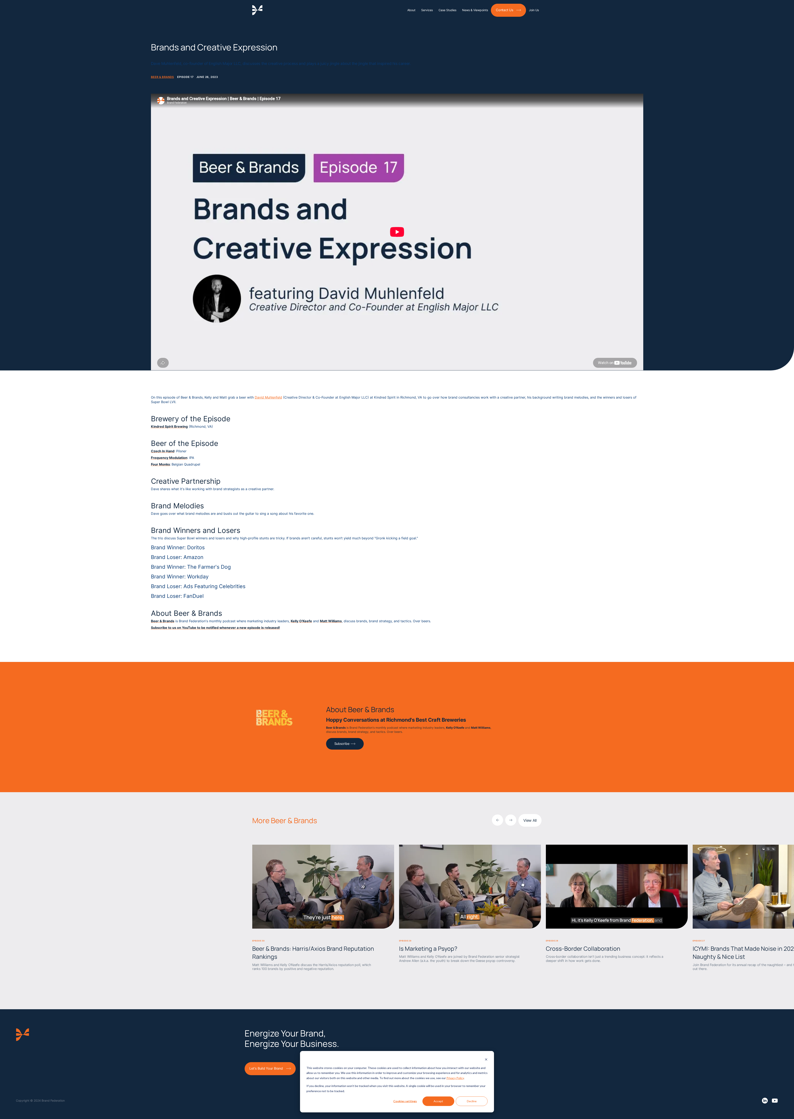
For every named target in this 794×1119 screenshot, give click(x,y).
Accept (438, 1101)
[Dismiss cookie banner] (486, 1060)
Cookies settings (405, 1101)
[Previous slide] (497, 820)
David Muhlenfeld (268, 397)
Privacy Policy (455, 1078)
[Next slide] (511, 820)
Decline (472, 1101)
